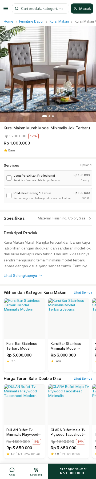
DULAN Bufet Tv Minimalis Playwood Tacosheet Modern (22, 432)
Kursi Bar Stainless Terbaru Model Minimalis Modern (21, 346)
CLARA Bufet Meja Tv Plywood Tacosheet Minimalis (68, 432)
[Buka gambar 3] (53, 116)
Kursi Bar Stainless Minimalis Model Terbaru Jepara (66, 346)
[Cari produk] (16, 8)
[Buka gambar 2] (49, 116)
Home (8, 21)
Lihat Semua (83, 292)
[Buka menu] (6, 8)
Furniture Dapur (31, 21)
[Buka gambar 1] (44, 116)
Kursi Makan (59, 21)
